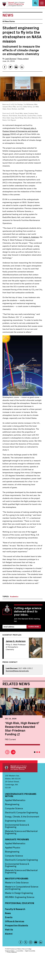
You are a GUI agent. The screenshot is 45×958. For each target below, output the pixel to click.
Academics (14, 597)
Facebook (20, 942)
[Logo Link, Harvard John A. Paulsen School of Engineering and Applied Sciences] (13, 4)
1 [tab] (34, 752)
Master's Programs (16, 878)
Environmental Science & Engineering (17, 826)
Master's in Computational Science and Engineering (21, 888)
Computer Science (14, 808)
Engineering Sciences (15, 821)
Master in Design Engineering (19, 893)
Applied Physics (12, 847)
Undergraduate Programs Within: (20, 795)
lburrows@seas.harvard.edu (17, 671)
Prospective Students (16, 925)
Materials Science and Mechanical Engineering (21, 832)
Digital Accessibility (30, 951)
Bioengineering (12, 804)
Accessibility (19, 951)
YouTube (36, 942)
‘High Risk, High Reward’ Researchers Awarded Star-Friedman (22, 728)
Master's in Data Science (16, 882)
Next (13, 752)
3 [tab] (39, 752)
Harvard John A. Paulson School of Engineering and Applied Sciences (20, 767)
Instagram (30, 942)
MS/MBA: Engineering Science (19, 897)
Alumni (8, 934)
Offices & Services (14, 921)
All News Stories (8, 21)
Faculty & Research (15, 909)
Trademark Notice (9, 951)
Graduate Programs (17, 839)
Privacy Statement (12, 952)
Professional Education (19, 903)
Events (8, 917)
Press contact (23, 58)
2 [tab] (37, 752)
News (8, 913)
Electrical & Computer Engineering (21, 812)
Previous (7, 752)
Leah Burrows (10, 58)
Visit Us (9, 929)
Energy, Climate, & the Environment (22, 817)
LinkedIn (40, 942)
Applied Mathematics (15, 800)
